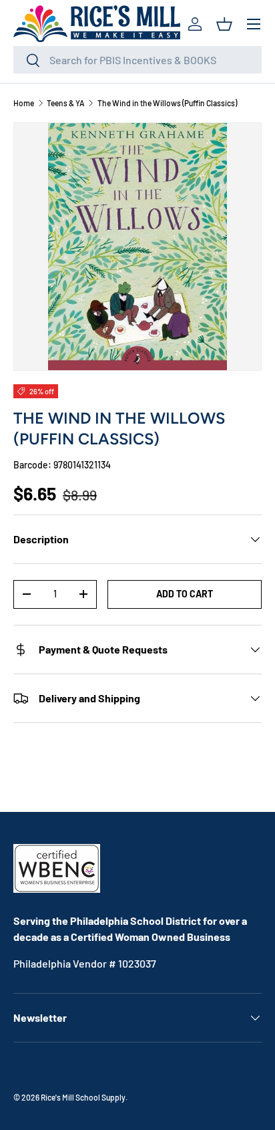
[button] (224, 24)
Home (23, 103)
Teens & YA (66, 103)
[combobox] (137, 60)
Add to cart (184, 593)
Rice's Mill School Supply (83, 1097)
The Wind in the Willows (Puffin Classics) (167, 103)
